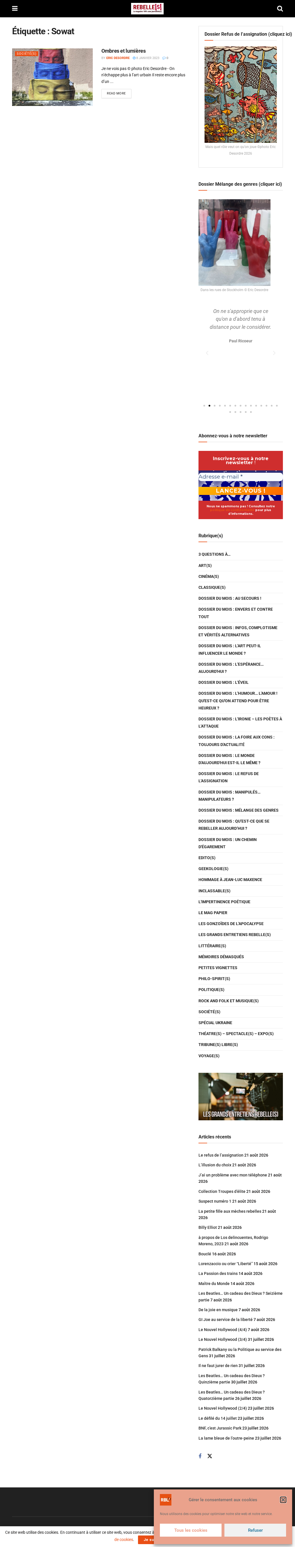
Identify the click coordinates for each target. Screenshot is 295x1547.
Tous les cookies (190, 1530)
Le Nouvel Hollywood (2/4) (222, 1408)
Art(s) (205, 565)
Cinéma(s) (208, 576)
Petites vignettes (217, 967)
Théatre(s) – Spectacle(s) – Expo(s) (236, 1033)
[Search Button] (280, 8)
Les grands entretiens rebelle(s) (234, 934)
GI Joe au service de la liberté (225, 1319)
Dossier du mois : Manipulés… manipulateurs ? (229, 796)
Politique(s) (211, 989)
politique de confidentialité (232, 510)
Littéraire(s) (212, 946)
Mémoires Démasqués (221, 956)
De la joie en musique (218, 1309)
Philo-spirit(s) (214, 978)
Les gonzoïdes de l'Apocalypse (231, 923)
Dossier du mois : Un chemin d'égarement (227, 843)
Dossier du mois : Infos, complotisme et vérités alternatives (237, 631)
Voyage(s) (209, 1056)
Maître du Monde (214, 1283)
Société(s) (27, 54)
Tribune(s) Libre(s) (218, 1044)
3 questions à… (214, 554)
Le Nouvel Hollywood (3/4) (222, 1339)
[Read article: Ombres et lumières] (52, 77)
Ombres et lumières (123, 51)
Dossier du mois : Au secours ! (229, 598)
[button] (283, 1500)
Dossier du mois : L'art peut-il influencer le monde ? (229, 649)
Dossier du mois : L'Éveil (223, 682)
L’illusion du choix (214, 1165)
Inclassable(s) (214, 891)
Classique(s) (212, 587)
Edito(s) (206, 857)
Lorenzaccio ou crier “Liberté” (225, 1263)
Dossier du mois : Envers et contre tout (235, 613)
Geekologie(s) (213, 868)
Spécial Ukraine (215, 1022)
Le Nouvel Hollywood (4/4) (222, 1329)
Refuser (255, 1530)
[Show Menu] (15, 8)
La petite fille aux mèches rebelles (229, 1211)
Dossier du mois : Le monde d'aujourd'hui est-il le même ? (229, 759)
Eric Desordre (118, 58)
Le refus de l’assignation (220, 1155)
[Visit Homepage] (147, 8)
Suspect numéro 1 (214, 1201)
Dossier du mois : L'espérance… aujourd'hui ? (231, 668)
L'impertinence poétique (224, 901)
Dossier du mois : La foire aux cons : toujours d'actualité (236, 741)
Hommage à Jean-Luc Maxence (230, 879)
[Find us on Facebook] (199, 1456)
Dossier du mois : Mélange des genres (238, 810)
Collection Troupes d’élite (221, 1191)
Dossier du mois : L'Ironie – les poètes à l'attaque (240, 722)
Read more (119, 92)
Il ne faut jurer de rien (218, 1365)
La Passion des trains (218, 1273)
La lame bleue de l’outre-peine (226, 1438)
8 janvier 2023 (147, 58)
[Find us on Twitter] (209, 1456)
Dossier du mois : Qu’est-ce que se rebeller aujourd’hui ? (233, 825)
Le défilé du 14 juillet (217, 1418)
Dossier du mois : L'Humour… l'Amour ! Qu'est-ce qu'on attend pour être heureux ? (237, 700)
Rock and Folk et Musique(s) (228, 1001)
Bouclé (204, 1254)
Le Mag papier (212, 912)
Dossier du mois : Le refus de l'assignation (228, 777)
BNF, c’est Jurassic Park (219, 1428)
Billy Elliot (207, 1227)
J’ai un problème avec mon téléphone (232, 1175)
